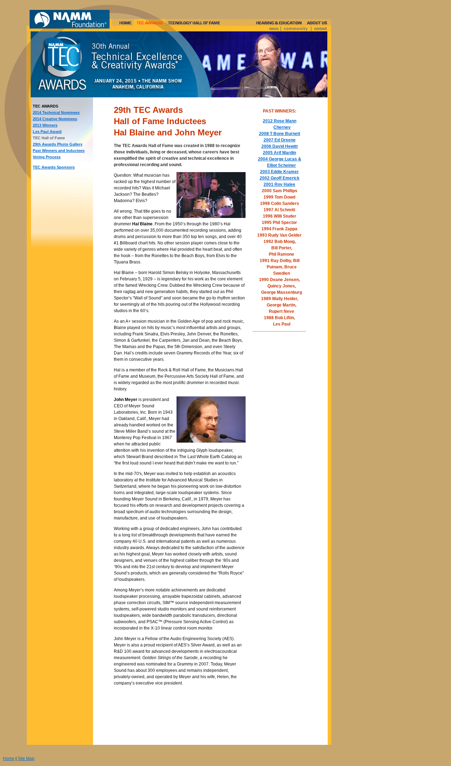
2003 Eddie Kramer (279, 171)
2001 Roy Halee (279, 184)
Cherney (282, 127)
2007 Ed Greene (280, 140)
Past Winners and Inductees (59, 150)
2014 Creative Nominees (55, 119)
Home (8, 758)
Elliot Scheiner (281, 165)
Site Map (26, 758)
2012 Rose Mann (279, 120)
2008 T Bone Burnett (279, 133)
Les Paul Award (47, 131)
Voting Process (47, 157)
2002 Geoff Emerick (279, 178)
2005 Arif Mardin (279, 152)
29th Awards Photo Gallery (57, 144)
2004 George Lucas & (279, 159)
